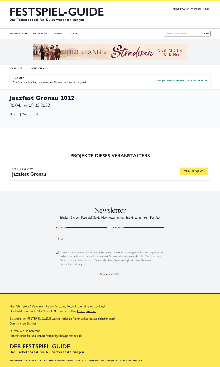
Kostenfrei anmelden (110, 273)
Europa (58, 34)
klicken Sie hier (26, 323)
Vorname (61, 227)
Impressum (16, 360)
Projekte (111, 360)
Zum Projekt (193, 171)
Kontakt (81, 360)
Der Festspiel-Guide (40, 346)
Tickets (73, 34)
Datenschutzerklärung (71, 264)
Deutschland (18, 34)
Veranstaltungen (131, 360)
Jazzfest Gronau (29, 174)
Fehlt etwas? (181, 9)
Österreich (40, 34)
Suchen (203, 33)
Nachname (119, 227)
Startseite (16, 68)
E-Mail (60, 239)
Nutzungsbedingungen (58, 360)
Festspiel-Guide (57, 11)
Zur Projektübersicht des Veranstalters (177, 81)
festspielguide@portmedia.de (64, 336)
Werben (196, 9)
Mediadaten (96, 360)
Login (206, 9)
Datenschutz (32, 360)
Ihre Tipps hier (86, 311)
